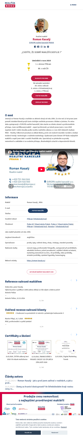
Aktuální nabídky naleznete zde (42, 272)
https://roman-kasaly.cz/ (36, 261)
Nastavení (55, 432)
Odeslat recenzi (41, 102)
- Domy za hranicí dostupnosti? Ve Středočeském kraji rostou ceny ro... (39, 387)
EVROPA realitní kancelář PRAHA (41, 43)
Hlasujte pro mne (41, 78)
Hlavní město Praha (42, 224)
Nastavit (64, 427)
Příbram (30, 219)
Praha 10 (30, 224)
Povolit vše (28, 432)
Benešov (51, 227)
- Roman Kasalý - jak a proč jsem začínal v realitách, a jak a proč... (38, 381)
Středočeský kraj (40, 219)
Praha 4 (54, 224)
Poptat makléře (41, 96)
